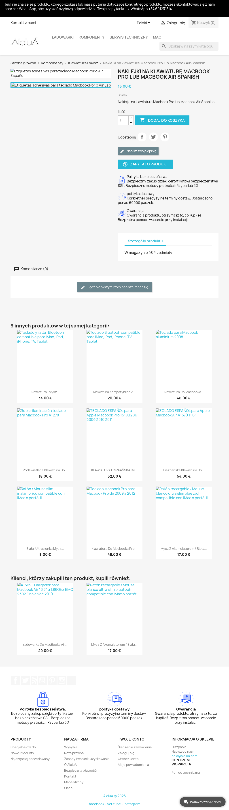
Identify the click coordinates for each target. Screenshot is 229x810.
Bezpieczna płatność (80, 770)
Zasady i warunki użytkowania (86, 759)
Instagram (61, 680)
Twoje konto (131, 739)
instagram (132, 804)
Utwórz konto (128, 759)
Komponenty (91, 37)
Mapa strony (73, 782)
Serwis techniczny (129, 37)
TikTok (71, 680)
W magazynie (136, 252)
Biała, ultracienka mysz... (45, 548)
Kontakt (70, 776)
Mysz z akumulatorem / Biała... (184, 548)
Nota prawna (74, 753)
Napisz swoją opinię (141, 151)
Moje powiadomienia (133, 764)
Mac (157, 37)
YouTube (42, 680)
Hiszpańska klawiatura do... (184, 470)
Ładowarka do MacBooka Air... (45, 644)
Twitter (25, 680)
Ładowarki (63, 37)
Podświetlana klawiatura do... (45, 470)
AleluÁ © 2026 (114, 796)
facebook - (98, 804)
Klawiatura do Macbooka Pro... (114, 548)
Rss (34, 680)
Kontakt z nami (23, 22)
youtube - (115, 804)
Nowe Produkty (22, 753)
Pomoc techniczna (186, 772)
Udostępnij (142, 136)
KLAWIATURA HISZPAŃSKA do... (114, 470)
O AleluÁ (70, 764)
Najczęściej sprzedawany (30, 759)
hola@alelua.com (184, 756)
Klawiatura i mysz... (45, 392)
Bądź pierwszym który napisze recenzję (117, 287)
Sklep (68, 788)
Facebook (15, 680)
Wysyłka (70, 747)
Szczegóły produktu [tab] (145, 241)
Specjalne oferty (23, 747)
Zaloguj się (126, 753)
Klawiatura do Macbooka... (184, 392)
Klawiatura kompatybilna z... (114, 392)
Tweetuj (153, 136)
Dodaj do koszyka (162, 120)
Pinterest (164, 136)
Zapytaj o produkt (145, 164)
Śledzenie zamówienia (135, 747)
